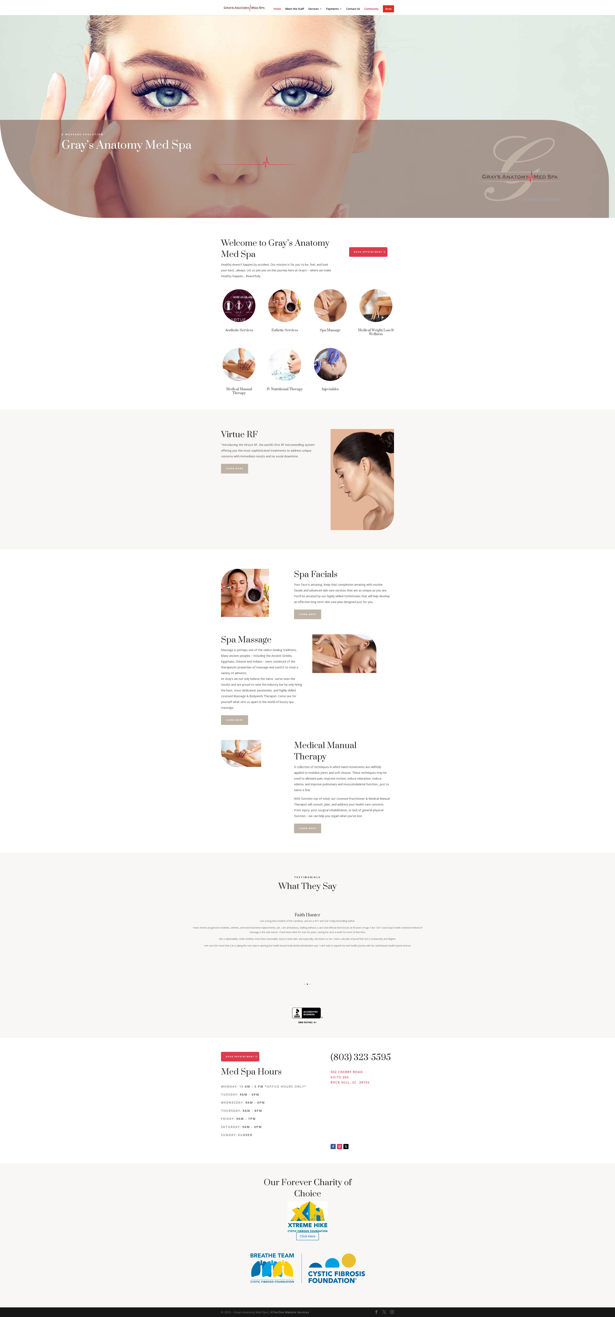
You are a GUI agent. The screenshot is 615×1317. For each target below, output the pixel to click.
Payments (332, 9)
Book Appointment (368, 252)
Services (313, 9)
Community (371, 9)
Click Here (307, 1236)
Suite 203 (340, 1077)
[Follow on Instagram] (339, 1146)
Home (277, 9)
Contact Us (353, 9)
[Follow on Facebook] (333, 1146)
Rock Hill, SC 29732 (350, 1082)
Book (388, 9)
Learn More (234, 468)
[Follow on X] (345, 1146)
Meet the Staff (294, 9)
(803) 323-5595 (361, 1057)
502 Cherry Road (347, 1072)
